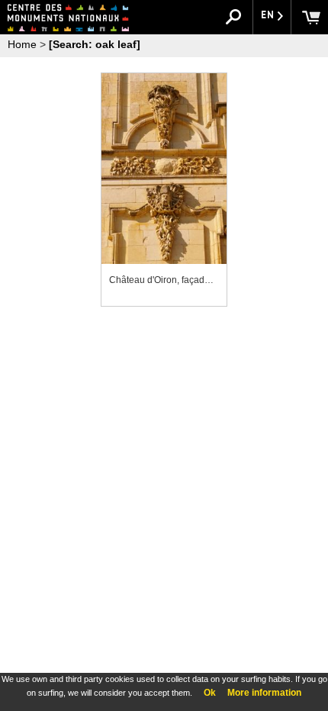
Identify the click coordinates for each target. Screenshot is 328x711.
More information (264, 692)
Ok (210, 692)
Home (22, 44)
